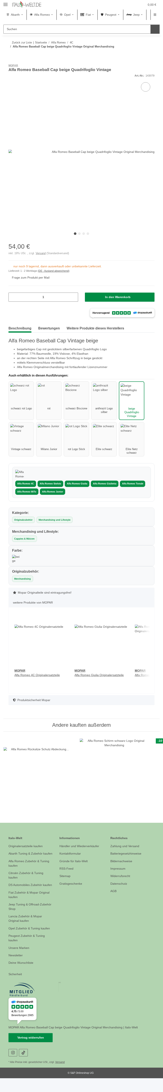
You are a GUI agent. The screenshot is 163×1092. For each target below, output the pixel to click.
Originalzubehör (23, 520)
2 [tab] (79, 234)
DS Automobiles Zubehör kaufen (26, 896)
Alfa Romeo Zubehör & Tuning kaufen (29, 872)
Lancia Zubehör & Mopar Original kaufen (26, 932)
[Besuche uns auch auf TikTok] (23, 1066)
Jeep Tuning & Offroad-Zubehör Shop (24, 920)
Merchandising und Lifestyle (54, 520)
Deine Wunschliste (21, 977)
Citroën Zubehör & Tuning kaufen (27, 884)
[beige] (16, 559)
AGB (113, 896)
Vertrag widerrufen (30, 1051)
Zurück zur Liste (21, 42)
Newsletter (16, 969)
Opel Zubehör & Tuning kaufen (30, 942)
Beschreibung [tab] (20, 328)
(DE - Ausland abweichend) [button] (54, 271)
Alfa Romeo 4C (25, 484)
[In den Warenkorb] (11, 62)
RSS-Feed (66, 874)
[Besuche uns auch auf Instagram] (12, 1066)
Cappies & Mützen (24, 539)
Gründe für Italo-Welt (74, 866)
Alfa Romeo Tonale (130, 484)
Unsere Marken (19, 962)
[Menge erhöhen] (73, 297)
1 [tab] (75, 234)
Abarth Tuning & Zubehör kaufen (26, 860)
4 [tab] (88, 234)
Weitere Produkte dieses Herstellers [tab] (102, 328)
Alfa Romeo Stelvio (49, 484)
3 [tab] (83, 234)
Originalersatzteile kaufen (26, 851)
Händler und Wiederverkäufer (80, 851)
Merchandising (22, 578)
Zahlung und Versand (125, 851)
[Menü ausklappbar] (5, 2)
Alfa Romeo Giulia (76, 484)
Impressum (118, 874)
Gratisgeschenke (71, 888)
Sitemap (65, 881)
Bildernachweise (122, 866)
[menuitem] (15, 15)
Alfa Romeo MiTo (26, 491)
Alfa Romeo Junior (52, 491)
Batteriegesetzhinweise (126, 858)
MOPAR (13, 65)
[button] (121, 4)
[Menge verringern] (13, 297)
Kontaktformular (71, 858)
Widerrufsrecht (121, 881)
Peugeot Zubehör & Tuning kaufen (27, 952)
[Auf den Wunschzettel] (145, 87)
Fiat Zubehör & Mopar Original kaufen (30, 908)
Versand (38, 253)
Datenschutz (119, 888)
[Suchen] (155, 29)
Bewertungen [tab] (52, 328)
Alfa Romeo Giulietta (103, 484)
